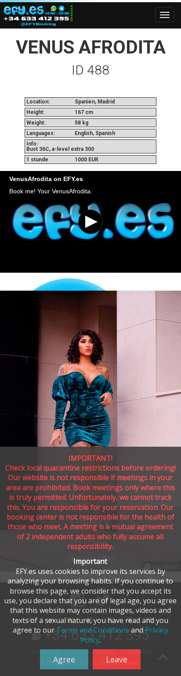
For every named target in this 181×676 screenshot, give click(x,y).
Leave (116, 659)
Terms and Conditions (92, 630)
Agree (64, 659)
